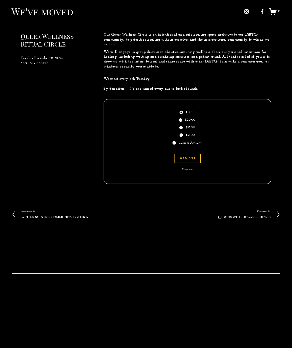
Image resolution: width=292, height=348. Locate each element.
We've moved (42, 11)
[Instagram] (246, 11)
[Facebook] (262, 11)
